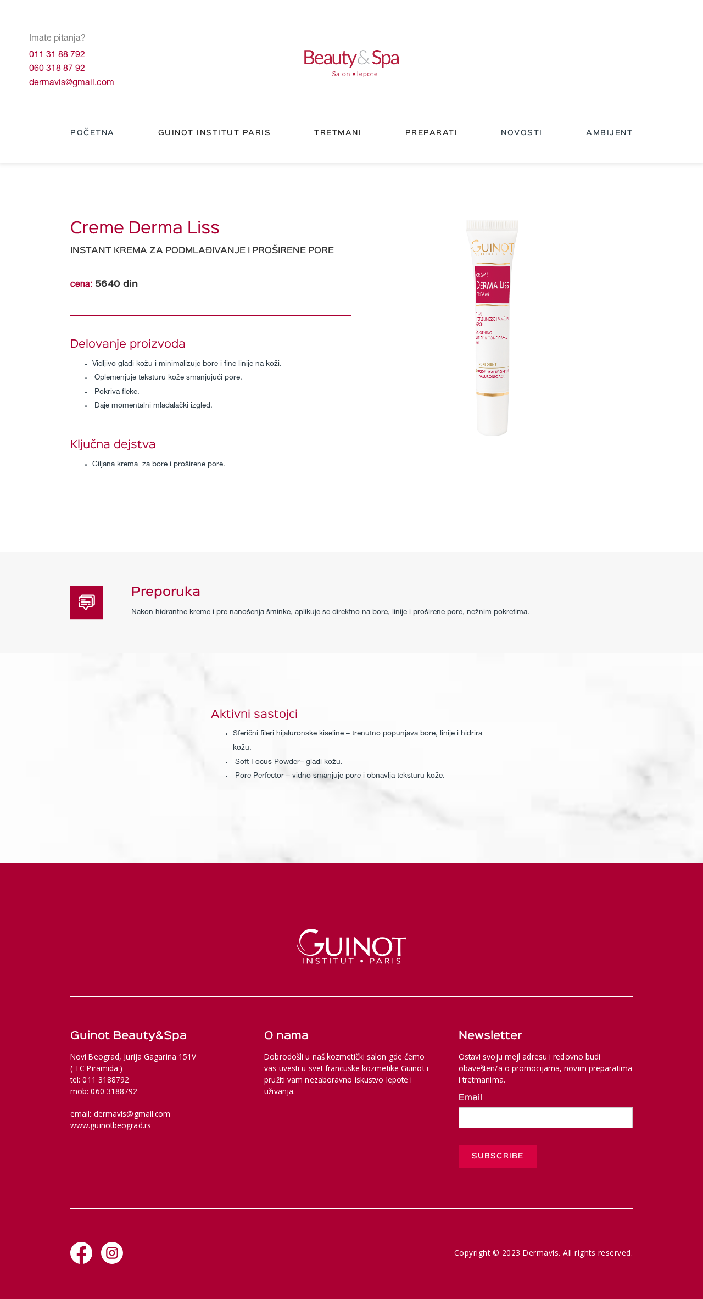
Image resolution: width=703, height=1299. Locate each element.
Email (470, 1098)
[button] (214, 133)
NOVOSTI (522, 133)
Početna (92, 133)
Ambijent (609, 133)
